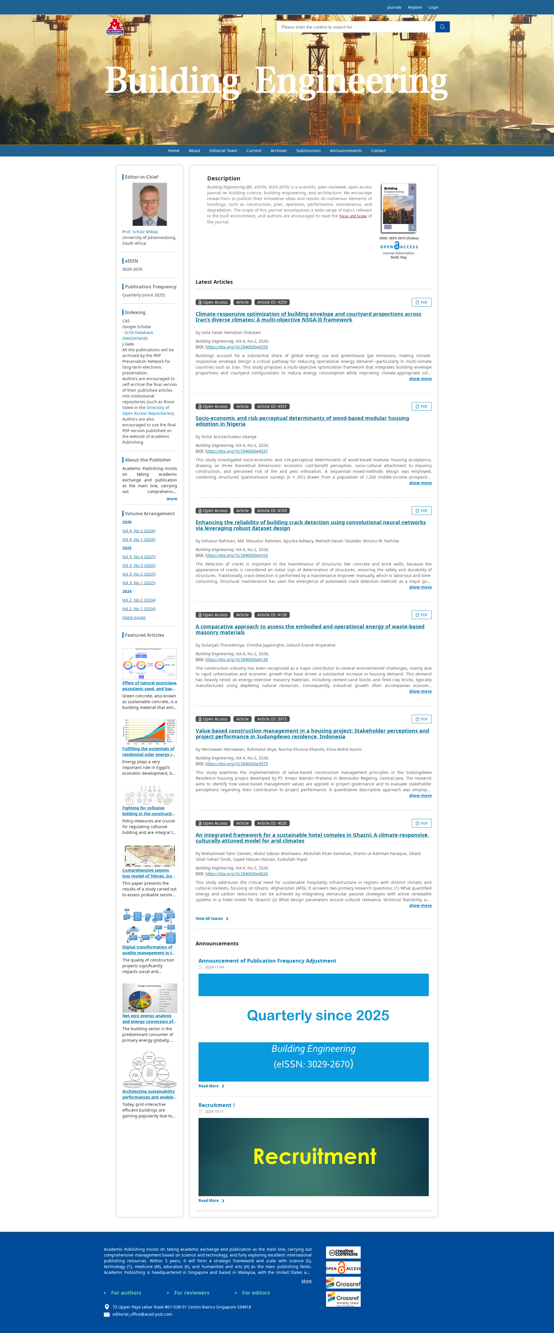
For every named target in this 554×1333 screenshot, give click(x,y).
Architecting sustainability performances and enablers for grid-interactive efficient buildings (149, 1100)
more (171, 498)
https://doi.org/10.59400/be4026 (236, 873)
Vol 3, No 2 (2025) (139, 574)
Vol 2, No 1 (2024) (139, 608)
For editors (256, 1292)
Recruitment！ (218, 1105)
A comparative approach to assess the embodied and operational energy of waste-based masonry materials (310, 629)
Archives (279, 150)
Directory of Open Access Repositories (147, 410)
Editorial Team (223, 150)
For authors (126, 1292)
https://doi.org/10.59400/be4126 (236, 659)
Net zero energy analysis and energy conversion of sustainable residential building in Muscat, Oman (148, 1024)
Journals (394, 7)
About (194, 150)
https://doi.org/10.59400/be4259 (236, 347)
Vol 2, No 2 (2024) (139, 600)
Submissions (308, 150)
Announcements (346, 150)
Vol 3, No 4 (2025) (139, 556)
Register (415, 7)
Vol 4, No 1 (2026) (139, 539)
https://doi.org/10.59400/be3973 (236, 763)
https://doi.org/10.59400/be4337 (236, 451)
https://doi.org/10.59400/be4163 (236, 555)
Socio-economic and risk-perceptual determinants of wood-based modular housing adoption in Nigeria (302, 421)
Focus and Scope (353, 216)
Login (434, 7)
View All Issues (209, 918)
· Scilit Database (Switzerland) (137, 335)
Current (253, 150)
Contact (378, 150)
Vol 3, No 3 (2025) (139, 565)
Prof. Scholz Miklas (140, 231)
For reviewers (191, 1292)
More (307, 1281)
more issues (134, 617)
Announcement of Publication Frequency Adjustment (267, 960)
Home (173, 150)
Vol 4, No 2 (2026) (139, 530)
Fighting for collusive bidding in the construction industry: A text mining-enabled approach (149, 816)
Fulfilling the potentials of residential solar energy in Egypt (148, 754)
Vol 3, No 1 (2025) (139, 582)
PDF (424, 302)
